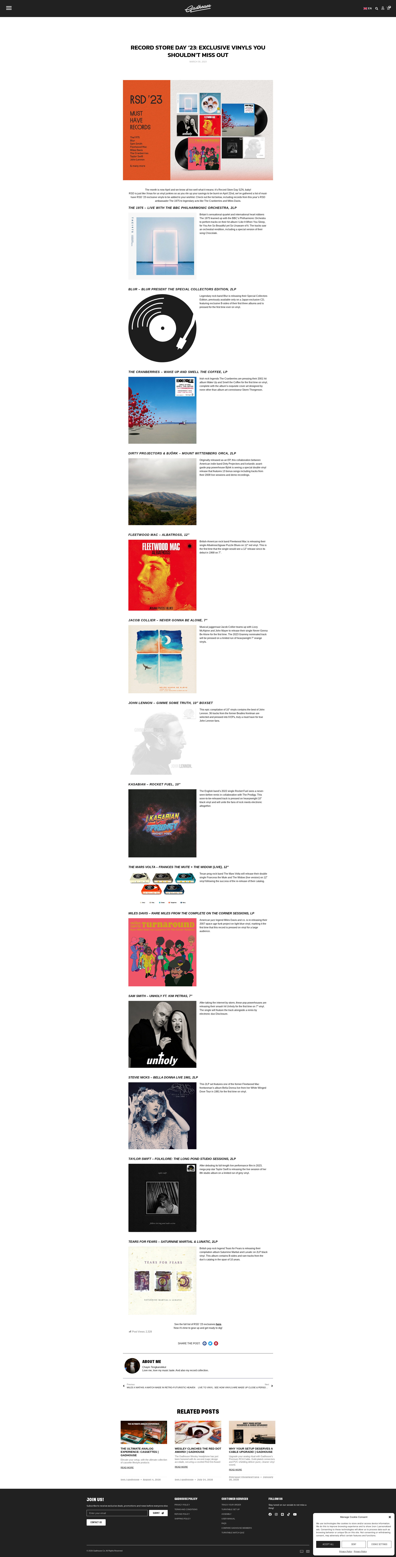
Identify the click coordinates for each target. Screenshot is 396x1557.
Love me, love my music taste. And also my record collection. (175, 1370)
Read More (127, 1467)
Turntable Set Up (231, 1509)
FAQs (224, 1523)
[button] (389, 1517)
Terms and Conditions (185, 1509)
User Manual (228, 1519)
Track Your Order (231, 1505)
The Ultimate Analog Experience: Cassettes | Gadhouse (140, 1452)
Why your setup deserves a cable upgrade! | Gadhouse (251, 1450)
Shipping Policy (182, 1519)
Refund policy (182, 1514)
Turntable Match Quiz (233, 1533)
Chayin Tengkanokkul (154, 1367)
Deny (353, 1544)
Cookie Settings (379, 1544)
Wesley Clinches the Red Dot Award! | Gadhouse (198, 1450)
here (218, 1324)
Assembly (226, 1514)
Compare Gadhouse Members (237, 1528)
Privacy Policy (345, 1551)
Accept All (328, 1544)
